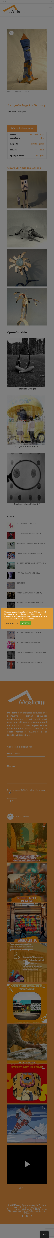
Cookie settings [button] (11, 623)
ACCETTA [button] (26, 623)
